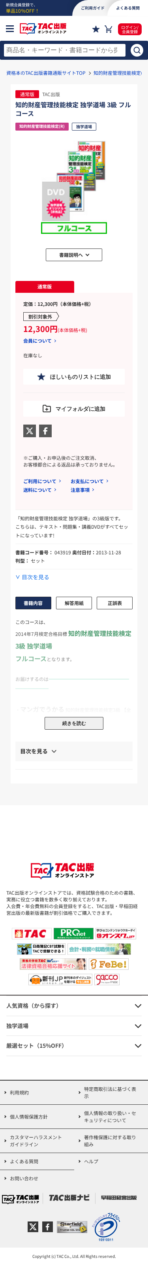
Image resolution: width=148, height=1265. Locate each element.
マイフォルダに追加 (80, 409)
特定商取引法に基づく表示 (110, 1092)
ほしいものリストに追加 (80, 377)
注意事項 (80, 489)
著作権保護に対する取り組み (110, 1140)
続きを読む (74, 723)
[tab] (44, 287)
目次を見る (35, 577)
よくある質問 (24, 1161)
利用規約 (19, 1092)
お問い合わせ (24, 1178)
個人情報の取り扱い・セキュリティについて (110, 1116)
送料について (37, 489)
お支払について (87, 481)
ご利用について (39, 481)
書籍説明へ (71, 254)
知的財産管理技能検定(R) (120, 72)
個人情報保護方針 (29, 1116)
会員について (37, 341)
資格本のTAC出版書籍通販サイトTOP (46, 72)
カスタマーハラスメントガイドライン (36, 1140)
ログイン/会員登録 (130, 29)
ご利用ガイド (93, 8)
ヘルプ (91, 1161)
